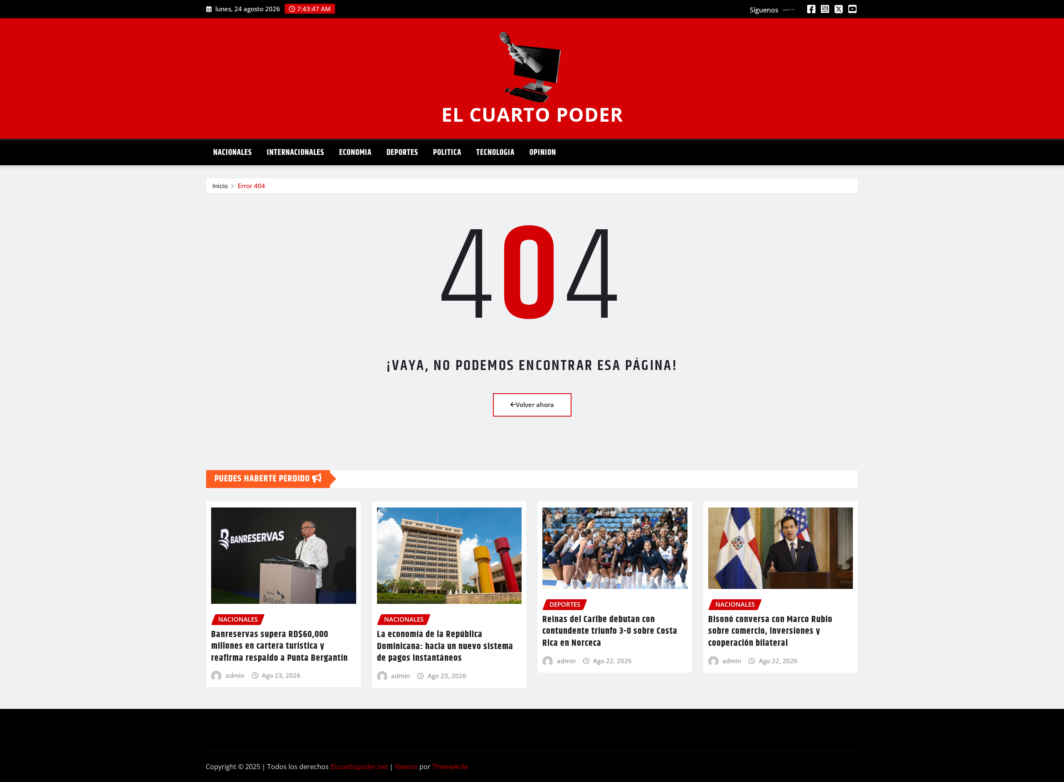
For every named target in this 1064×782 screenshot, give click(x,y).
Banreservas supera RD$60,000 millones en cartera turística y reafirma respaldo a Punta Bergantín (279, 646)
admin (235, 675)
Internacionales (295, 153)
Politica (447, 153)
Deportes (402, 153)
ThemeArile (450, 766)
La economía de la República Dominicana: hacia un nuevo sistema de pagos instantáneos (445, 646)
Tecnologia (495, 153)
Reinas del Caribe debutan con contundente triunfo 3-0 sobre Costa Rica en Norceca (609, 631)
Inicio (220, 185)
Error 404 (251, 185)
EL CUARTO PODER (532, 114)
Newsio (406, 766)
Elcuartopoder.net (359, 766)
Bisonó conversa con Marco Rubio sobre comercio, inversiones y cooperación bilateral (770, 631)
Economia (355, 153)
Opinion (543, 153)
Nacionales (232, 153)
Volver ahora (535, 404)
